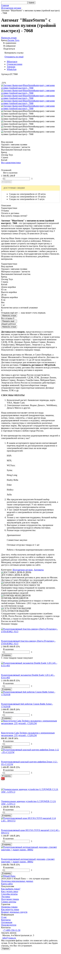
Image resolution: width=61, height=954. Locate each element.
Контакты (6, 920)
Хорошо (5, 948)
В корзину (6, 182)
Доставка (5, 896)
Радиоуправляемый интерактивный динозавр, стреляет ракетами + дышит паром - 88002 (28, 860)
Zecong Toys (13, 40)
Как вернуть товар (10, 909)
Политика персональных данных (17, 881)
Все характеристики (11, 162)
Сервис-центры (8, 902)
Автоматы (39, 570)
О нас (4, 917)
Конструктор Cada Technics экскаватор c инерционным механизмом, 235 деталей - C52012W (28, 734)
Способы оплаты (9, 894)
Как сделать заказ (9, 891)
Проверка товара (9, 907)
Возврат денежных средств (14, 912)
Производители (8, 925)
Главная (5, 5)
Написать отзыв (9, 316)
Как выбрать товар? (10, 889)
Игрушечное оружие (11, 8)
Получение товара (10, 899)
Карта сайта (7, 883)
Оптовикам (6, 922)
